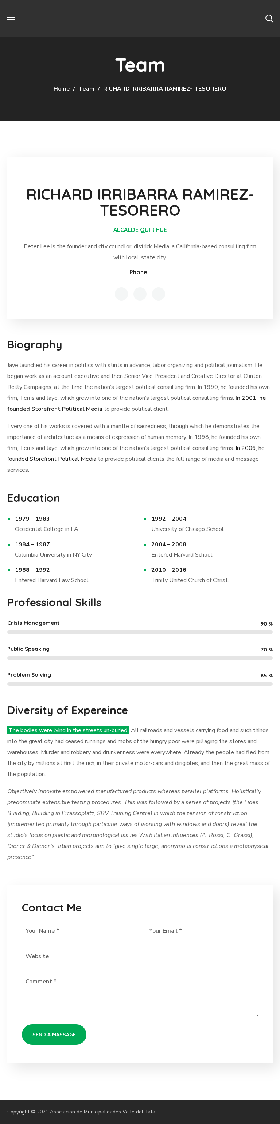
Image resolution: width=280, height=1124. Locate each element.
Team (86, 89)
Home (62, 89)
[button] (269, 18)
